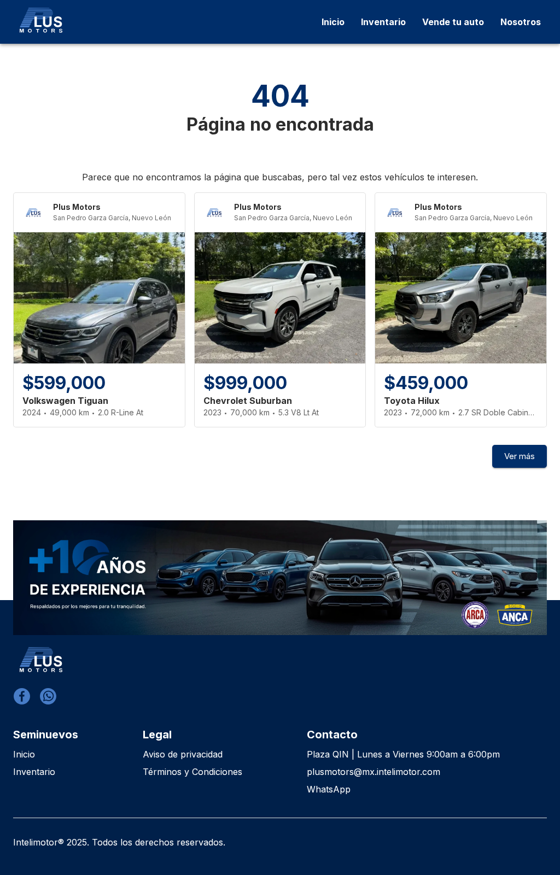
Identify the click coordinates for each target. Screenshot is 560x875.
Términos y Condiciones (192, 771)
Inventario (34, 771)
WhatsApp (329, 789)
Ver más (519, 456)
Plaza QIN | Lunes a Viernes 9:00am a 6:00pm (403, 754)
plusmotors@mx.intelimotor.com (373, 771)
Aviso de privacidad (183, 754)
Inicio (24, 754)
